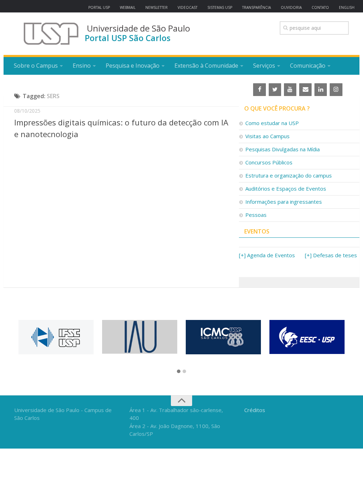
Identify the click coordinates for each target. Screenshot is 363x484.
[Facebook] (259, 89)
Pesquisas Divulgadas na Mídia (282, 149)
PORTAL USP (99, 7)
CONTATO (320, 7)
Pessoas (256, 214)
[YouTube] (290, 89)
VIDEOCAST (187, 7)
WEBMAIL (127, 7)
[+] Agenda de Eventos (267, 255)
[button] (179, 372)
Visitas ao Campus (267, 136)
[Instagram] (336, 89)
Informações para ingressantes (283, 201)
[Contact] (305, 89)
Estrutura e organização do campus (288, 175)
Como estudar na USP (272, 122)
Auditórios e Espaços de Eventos (285, 188)
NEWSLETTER (156, 7)
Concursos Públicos (268, 162)
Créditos (254, 409)
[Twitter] (275, 89)
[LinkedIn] (320, 89)
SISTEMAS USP (219, 7)
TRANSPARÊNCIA (256, 7)
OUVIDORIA (291, 7)
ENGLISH (346, 7)
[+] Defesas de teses (331, 255)
